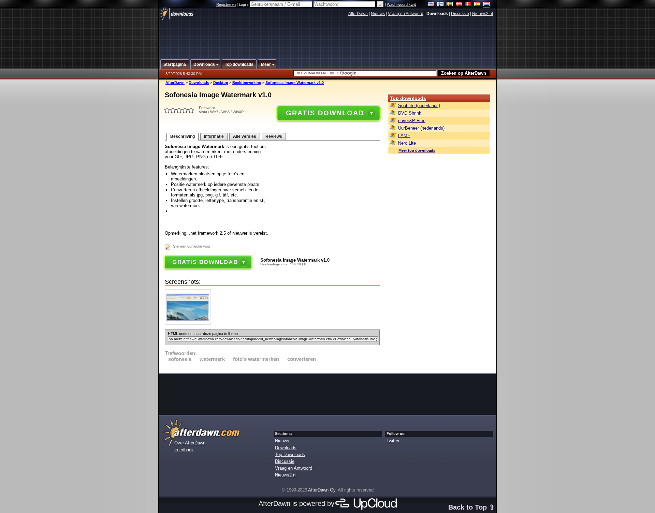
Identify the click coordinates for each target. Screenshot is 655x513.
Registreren (226, 4)
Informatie (214, 136)
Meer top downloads (416, 150)
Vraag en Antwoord (405, 13)
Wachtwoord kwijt (401, 4)
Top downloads (408, 98)
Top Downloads (290, 454)
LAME (404, 135)
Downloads (199, 82)
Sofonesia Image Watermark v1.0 (294, 82)
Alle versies (244, 136)
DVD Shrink (409, 113)
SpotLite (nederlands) (419, 105)
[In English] (431, 5)
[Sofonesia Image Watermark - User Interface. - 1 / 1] (189, 323)
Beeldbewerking (246, 82)
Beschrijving (182, 136)
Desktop (220, 82)
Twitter (393, 440)
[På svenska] (450, 5)
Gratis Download (325, 113)
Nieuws (378, 13)
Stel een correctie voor (191, 246)
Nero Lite (407, 143)
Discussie (460, 13)
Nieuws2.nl (482, 13)
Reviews (273, 136)
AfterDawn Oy (321, 490)
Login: (244, 4)
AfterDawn (358, 13)
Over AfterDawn (189, 442)
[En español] (477, 5)
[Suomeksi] (440, 5)
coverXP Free (411, 120)
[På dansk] (468, 5)
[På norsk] (459, 5)
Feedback (184, 449)
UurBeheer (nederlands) (421, 128)
